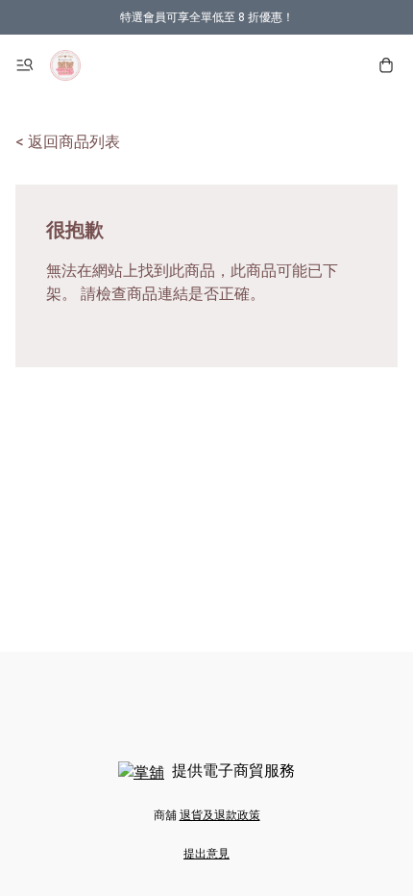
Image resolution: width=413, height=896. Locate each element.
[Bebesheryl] (65, 65)
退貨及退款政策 (220, 815)
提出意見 (206, 853)
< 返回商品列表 (67, 142)
